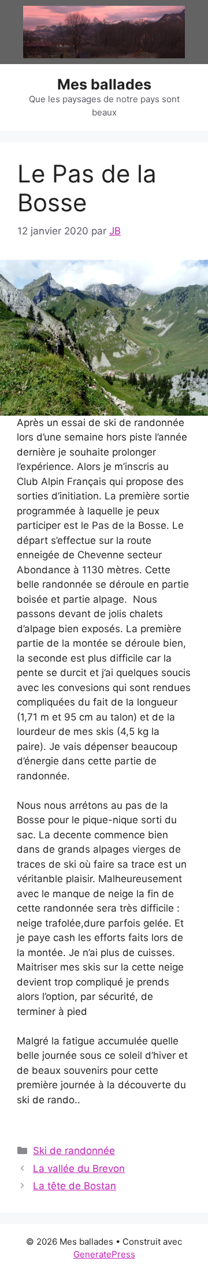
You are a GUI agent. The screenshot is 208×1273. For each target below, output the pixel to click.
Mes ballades (104, 84)
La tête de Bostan (74, 1186)
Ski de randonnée (74, 1150)
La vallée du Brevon (79, 1168)
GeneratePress (104, 1254)
